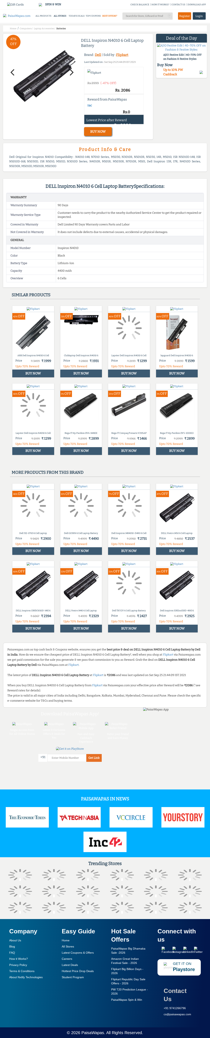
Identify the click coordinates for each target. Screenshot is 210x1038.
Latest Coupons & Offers (78, 952)
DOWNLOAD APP (197, 4)
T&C (89, 105)
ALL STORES (60, 16)
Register (184, 16)
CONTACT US (178, 4)
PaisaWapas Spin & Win (126, 999)
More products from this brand (47, 472)
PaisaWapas (92, 1032)
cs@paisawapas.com (177, 1014)
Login (199, 16)
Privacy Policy (18, 965)
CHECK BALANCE (139, 4)
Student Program (73, 977)
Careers (67, 958)
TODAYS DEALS (76, 16)
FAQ (12, 952)
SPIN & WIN (53, 4)
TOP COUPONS (93, 16)
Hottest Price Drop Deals (78, 971)
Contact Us (175, 994)
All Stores (68, 946)
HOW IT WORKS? (160, 4)
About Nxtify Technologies (26, 977)
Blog (12, 946)
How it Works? (18, 958)
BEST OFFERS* (109, 16)
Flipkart (122, 55)
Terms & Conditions (21, 971)
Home (66, 940)
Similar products (31, 294)
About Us (15, 940)
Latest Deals (70, 965)
